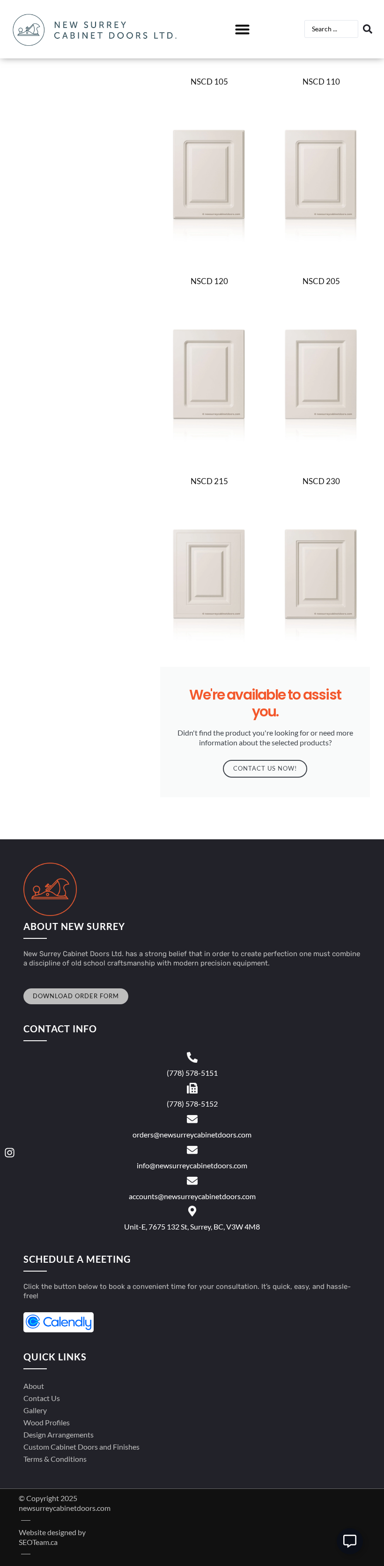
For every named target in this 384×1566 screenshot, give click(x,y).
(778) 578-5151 (192, 1072)
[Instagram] (9, 1152)
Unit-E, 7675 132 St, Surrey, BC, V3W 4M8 (192, 1226)
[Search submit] (369, 29)
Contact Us (41, 1398)
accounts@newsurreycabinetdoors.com (192, 1196)
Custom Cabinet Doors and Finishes (81, 1446)
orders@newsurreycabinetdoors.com (192, 1134)
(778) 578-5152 (192, 1103)
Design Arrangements (58, 1434)
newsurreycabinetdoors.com (65, 1507)
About (33, 1385)
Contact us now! (265, 768)
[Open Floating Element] (350, 1541)
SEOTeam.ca (38, 1541)
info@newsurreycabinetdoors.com (192, 1165)
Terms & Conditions (55, 1458)
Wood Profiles (46, 1422)
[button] (242, 29)
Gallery (35, 1410)
